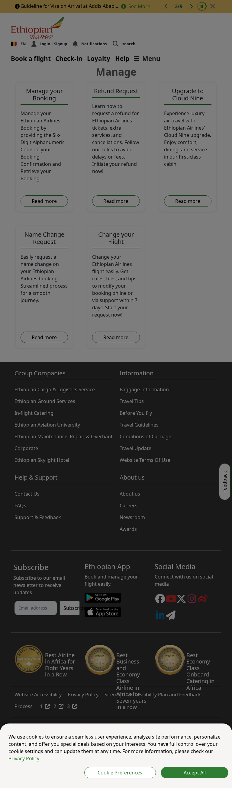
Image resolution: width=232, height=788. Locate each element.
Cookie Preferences (120, 772)
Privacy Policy (23, 758)
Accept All (195, 772)
